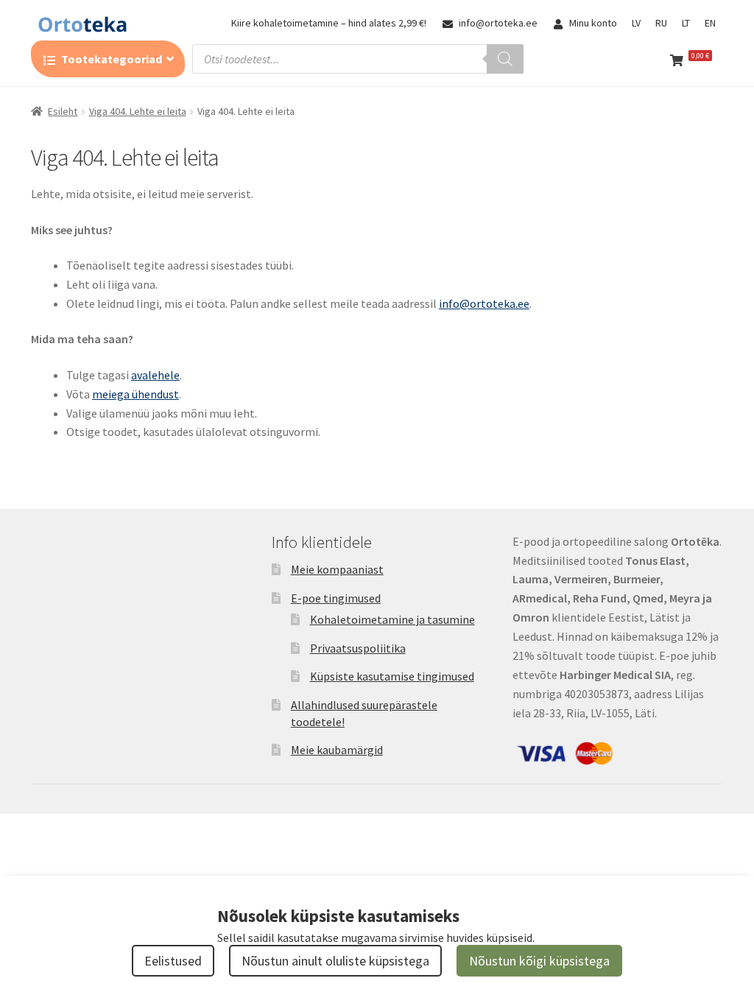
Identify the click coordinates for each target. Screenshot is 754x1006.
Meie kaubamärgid (337, 749)
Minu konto (593, 22)
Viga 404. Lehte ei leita (137, 111)
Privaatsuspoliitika (358, 648)
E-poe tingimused (336, 598)
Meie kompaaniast (337, 569)
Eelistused (173, 960)
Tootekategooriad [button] (111, 59)
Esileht (62, 111)
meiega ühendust (135, 394)
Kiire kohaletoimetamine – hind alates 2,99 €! (328, 22)
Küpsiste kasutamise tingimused (392, 676)
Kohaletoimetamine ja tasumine (392, 619)
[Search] (505, 59)
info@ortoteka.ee (498, 22)
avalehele (155, 374)
